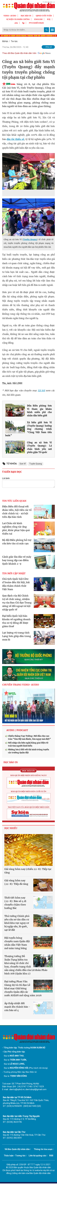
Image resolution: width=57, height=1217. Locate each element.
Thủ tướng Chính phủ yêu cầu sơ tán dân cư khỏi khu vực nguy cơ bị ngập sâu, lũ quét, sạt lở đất (16, 923)
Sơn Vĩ (23, 463)
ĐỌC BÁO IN (26, 16)
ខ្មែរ (23, 23)
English (38, 19)
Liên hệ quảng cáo (37, 1155)
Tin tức (14, 41)
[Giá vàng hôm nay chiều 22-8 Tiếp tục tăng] (28, 850)
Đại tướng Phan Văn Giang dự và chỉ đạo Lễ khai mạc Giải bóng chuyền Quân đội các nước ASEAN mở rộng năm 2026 (23, 988)
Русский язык (36, 23)
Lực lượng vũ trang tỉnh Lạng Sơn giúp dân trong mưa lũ (16, 636)
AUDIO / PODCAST (17, 730)
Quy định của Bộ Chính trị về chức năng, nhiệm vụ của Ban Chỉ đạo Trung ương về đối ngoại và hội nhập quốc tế (17, 602)
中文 (49, 19)
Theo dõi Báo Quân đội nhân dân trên (19, 53)
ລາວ (16, 23)
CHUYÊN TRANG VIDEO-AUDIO (20, 684)
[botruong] (28, 656)
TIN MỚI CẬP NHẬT (13, 573)
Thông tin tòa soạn (43, 1149)
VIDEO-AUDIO (10, 16)
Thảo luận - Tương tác (14, 1155)
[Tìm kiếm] (46, 29)
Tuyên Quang (30, 239)
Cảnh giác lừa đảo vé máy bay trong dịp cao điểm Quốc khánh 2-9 (16, 560)
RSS (51, 1155)
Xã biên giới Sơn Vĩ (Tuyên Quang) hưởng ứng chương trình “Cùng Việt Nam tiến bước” (28, 429)
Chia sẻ (48, 47)
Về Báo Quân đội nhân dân (17, 1149)
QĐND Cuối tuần (44, 16)
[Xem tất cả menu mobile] (52, 29)
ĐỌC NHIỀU (10, 828)
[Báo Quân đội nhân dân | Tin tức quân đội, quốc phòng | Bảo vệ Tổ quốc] (28, 6)
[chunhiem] (28, 673)
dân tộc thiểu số (15, 139)
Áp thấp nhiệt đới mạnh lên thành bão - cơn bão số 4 (17, 1007)
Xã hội (5, 41)
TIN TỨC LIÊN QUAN (14, 500)
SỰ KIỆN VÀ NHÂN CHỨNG (18, 19)
